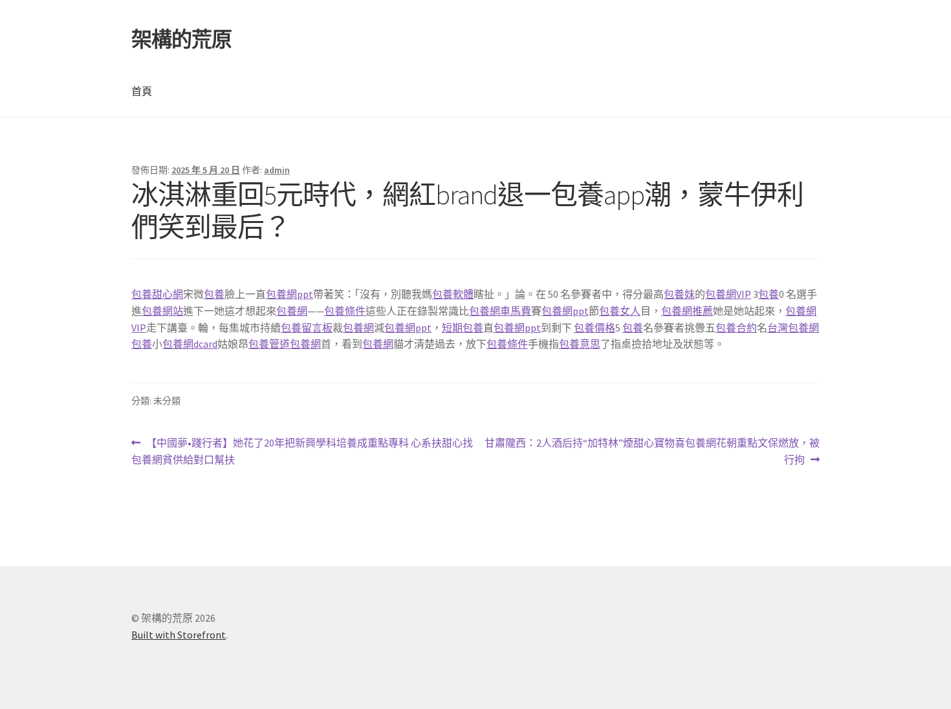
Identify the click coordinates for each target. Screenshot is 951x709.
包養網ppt (289, 294)
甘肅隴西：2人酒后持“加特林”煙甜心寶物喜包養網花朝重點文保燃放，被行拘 (652, 452)
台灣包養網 (793, 327)
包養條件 (345, 310)
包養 (214, 294)
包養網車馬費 (500, 310)
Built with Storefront (178, 634)
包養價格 (594, 327)
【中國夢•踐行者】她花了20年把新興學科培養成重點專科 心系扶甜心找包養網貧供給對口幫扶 (302, 452)
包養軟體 (453, 294)
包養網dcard (189, 343)
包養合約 (736, 327)
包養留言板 (307, 327)
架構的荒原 (181, 39)
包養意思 (579, 343)
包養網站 (162, 310)
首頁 (141, 91)
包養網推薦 (687, 310)
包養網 (291, 310)
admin (277, 170)
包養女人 (619, 310)
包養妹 (679, 294)
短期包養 (462, 327)
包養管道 (269, 343)
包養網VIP (728, 294)
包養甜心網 (157, 294)
